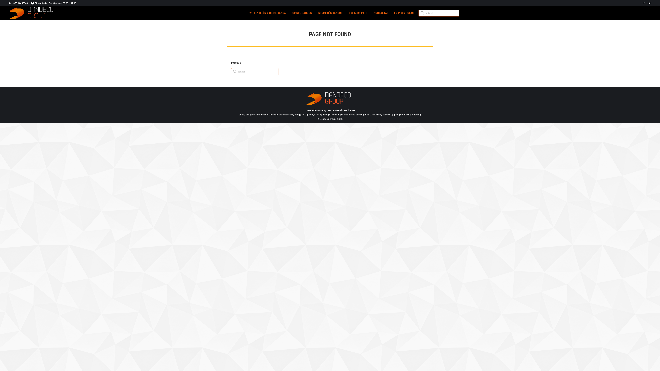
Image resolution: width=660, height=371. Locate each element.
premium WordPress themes (341, 110)
